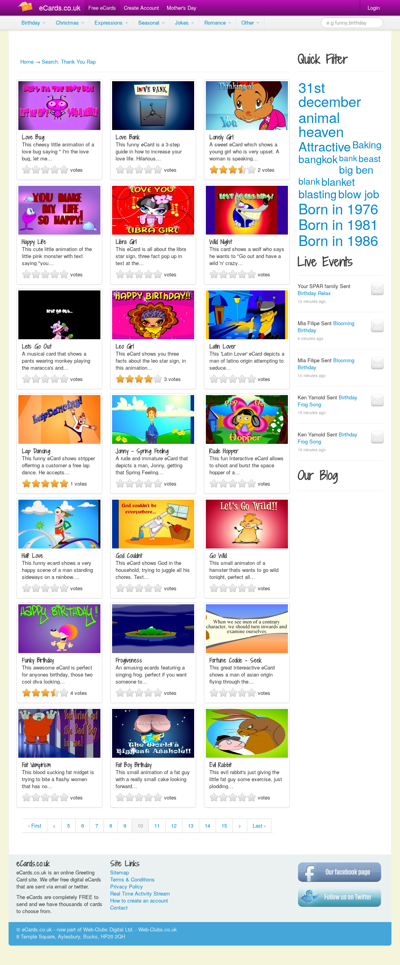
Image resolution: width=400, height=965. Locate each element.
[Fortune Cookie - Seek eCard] (247, 651)
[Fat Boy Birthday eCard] (153, 755)
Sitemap (119, 872)
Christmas (68, 22)
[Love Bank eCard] (153, 128)
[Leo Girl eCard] (153, 337)
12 (174, 825)
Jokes (182, 22)
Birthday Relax (314, 293)
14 (207, 825)
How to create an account (139, 900)
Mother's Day (181, 7)
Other (248, 22)
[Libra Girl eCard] (153, 232)
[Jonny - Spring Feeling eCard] (153, 441)
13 (190, 825)
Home (27, 61)
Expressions (109, 22)
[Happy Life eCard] (59, 232)
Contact (119, 907)
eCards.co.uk (59, 7)
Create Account (141, 7)
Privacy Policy (126, 886)
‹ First (34, 825)
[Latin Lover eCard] (247, 337)
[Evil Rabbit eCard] (247, 755)
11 (157, 825)
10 (140, 825)
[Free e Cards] (26, 7)
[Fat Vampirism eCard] (59, 755)
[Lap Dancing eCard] (59, 441)
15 (224, 825)
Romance (215, 22)
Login (374, 7)
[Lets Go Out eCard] (59, 337)
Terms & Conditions (132, 879)
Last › (259, 825)
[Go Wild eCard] (247, 546)
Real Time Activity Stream (140, 893)
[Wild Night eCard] (247, 232)
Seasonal (149, 22)
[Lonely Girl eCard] (247, 128)
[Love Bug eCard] (59, 128)
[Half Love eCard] (59, 546)
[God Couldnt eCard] (153, 546)
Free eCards (102, 7)
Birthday (31, 22)
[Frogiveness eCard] (153, 651)
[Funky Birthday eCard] (59, 651)
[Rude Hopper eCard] (247, 441)
